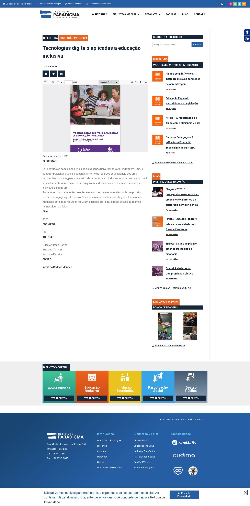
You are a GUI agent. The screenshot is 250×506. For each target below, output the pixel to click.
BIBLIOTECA (50, 38)
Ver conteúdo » (172, 210)
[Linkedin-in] (244, 4)
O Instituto (99, 14)
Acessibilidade (59, 388)
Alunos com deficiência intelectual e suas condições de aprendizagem (183, 79)
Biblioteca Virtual (125, 14)
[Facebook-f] (239, 4)
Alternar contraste (75, 4)
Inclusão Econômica (125, 389)
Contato (199, 14)
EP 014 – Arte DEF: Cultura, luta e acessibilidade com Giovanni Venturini (182, 224)
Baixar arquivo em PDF (55, 156)
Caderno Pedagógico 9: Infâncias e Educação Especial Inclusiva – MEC (180, 142)
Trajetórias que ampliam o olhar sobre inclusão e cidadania (181, 249)
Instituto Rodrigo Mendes (57, 267)
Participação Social (158, 389)
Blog (185, 14)
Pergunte (151, 14)
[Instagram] (230, 4)
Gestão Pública (191, 389)
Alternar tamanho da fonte (98, 4)
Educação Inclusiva (92, 389)
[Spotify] (235, 4)
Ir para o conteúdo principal (49, 4)
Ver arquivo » (171, 89)
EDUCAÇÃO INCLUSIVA (73, 38)
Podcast (171, 14)
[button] (222, 3)
